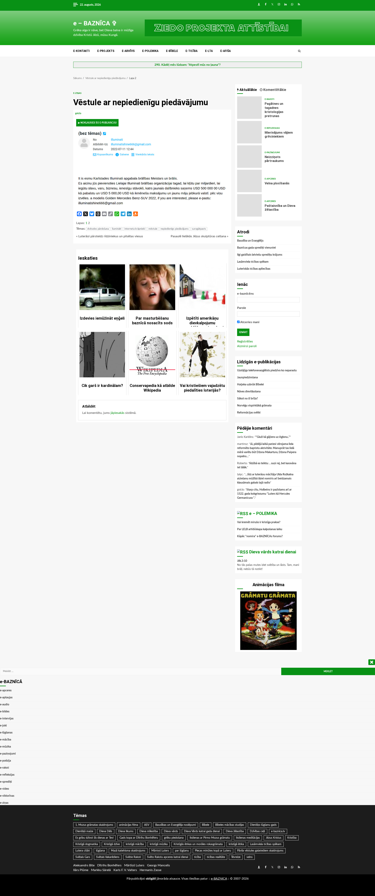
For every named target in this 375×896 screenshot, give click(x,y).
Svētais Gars (82, 857)
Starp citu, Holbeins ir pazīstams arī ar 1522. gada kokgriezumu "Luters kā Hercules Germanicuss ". (264, 493)
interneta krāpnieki (134, 229)
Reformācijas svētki (249, 412)
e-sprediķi (6, 781)
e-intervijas (6, 718)
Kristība (291, 837)
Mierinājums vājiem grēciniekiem (249, 132)
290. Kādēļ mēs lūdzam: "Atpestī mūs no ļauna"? (187, 64)
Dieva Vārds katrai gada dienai (202, 831)
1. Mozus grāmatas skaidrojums (94, 825)
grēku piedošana (174, 837)
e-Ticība (191, 50)
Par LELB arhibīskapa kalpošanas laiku (259, 529)
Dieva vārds (171, 831)
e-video (4, 789)
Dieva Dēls (105, 831)
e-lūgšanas (6, 732)
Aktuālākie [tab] (248, 90)
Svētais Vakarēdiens (107, 857)
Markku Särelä (101, 870)
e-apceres (270, 179)
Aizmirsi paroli (247, 346)
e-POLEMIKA (150, 50)
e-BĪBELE (172, 50)
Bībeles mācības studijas (229, 825)
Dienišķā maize (84, 831)
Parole (241, 307)
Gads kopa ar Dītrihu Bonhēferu (139, 837)
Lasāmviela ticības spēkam (253, 261)
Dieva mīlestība (148, 831)
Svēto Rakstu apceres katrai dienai (167, 857)
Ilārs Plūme (80, 870)
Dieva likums (125, 831)
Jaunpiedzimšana (247, 377)
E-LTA (209, 50)
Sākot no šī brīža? (247, 398)
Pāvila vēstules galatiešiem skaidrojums (260, 850)
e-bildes (4, 711)
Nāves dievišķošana (249, 391)
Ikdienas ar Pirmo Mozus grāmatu (210, 837)
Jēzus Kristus (273, 837)
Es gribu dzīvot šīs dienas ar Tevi (94, 837)
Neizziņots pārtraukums (249, 156)
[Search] (299, 51)
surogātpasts (199, 229)
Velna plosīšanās (249, 181)
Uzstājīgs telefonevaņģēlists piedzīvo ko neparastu (267, 370)
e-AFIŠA (225, 50)
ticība (197, 857)
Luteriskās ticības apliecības (253, 269)
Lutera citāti (82, 850)
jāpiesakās (117, 412)
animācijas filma (128, 825)
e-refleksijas (272, 128)
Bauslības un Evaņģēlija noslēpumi (175, 825)
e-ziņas (77, 93)
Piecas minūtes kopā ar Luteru (213, 850)
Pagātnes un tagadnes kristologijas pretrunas (249, 107)
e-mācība (5, 739)
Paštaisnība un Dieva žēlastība (249, 205)
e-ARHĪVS (128, 50)
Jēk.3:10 (242, 561)
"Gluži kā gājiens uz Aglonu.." (273, 437)
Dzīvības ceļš (257, 831)
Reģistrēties (245, 341)
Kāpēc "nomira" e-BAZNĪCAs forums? (260, 536)
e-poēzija (5, 760)
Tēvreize (235, 857)
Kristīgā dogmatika (86, 844)
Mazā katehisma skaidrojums (128, 850)
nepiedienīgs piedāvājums (175, 229)
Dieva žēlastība (235, 831)
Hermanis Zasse (150, 870)
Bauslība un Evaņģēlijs (250, 240)
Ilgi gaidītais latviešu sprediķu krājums (259, 254)
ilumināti (116, 229)
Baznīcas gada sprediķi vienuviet (256, 247)
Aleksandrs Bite (84, 865)
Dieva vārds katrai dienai (272, 551)
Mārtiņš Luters (160, 850)
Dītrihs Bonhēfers (109, 865)
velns (249, 857)
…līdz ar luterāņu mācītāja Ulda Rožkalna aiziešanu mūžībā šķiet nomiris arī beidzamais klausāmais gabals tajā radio (265, 478)
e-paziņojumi (272, 152)
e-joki (3, 725)
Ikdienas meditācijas (248, 837)
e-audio (4, 704)
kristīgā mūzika (159, 844)
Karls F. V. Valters (125, 870)
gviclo (78, 113)
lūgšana (100, 850)
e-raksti (269, 99)
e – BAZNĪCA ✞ (95, 23)
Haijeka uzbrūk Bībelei (250, 384)
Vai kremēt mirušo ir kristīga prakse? (258, 522)
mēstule (152, 229)
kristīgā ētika (236, 844)
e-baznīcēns (245, 293)
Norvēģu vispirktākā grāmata (254, 405)
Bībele (205, 825)
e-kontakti (81, 50)
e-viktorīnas (7, 796)
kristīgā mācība (135, 844)
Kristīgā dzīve (112, 844)
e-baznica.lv (278, 831)
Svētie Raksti (133, 857)
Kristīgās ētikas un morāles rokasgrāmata (198, 844)
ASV (146, 825)
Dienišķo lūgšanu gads (263, 825)
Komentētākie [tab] (274, 90)
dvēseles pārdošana (98, 229)
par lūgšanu (182, 850)
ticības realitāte (216, 857)
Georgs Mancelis (158, 865)
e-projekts (105, 50)
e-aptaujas (6, 697)
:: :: (219, 878)
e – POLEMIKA (263, 513)
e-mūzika (5, 746)
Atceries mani (249, 322)
